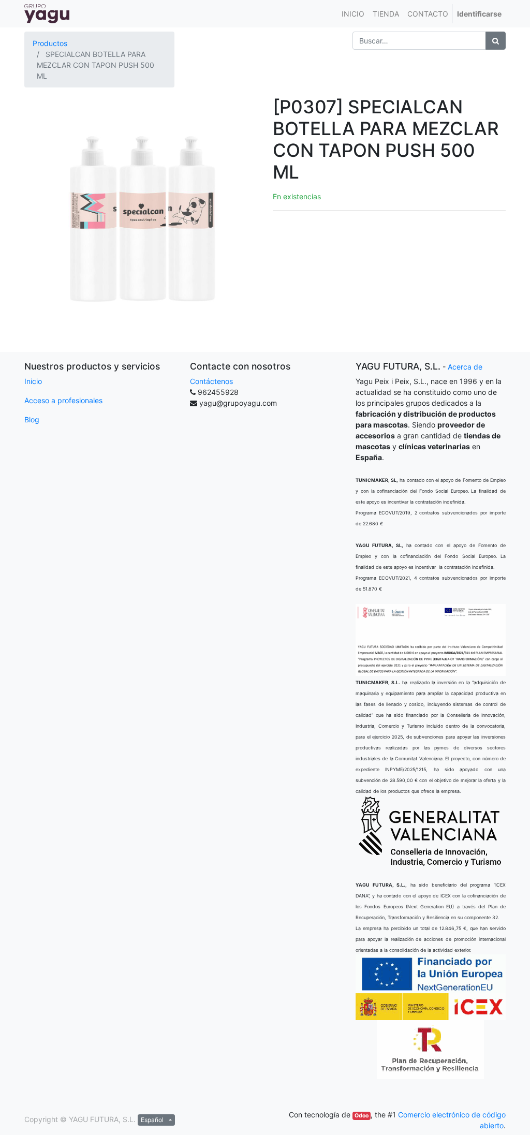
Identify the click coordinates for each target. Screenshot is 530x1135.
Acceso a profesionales (63, 400)
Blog (31, 419)
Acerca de (465, 366)
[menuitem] (353, 13)
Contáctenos (211, 381)
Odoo (362, 1115)
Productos (50, 43)
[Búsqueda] (495, 41)
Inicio (33, 381)
